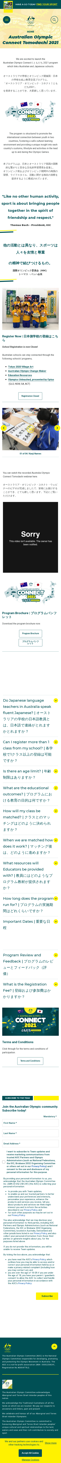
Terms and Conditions (30, 1061)
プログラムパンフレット (30, 642)
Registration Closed (30, 396)
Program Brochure (30, 634)
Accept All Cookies (30, 1453)
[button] (30, 429)
